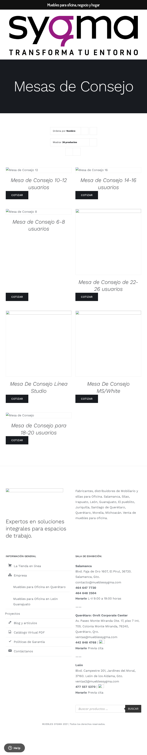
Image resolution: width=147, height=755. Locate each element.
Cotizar (17, 195)
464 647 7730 (85, 588)
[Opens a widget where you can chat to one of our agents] (14, 748)
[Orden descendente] (93, 131)
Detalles (25, 170)
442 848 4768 (85, 642)
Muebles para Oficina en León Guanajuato (35, 601)
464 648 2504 (85, 593)
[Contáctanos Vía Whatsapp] (102, 642)
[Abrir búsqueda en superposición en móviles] (108, 709)
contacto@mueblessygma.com (98, 582)
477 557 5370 (85, 687)
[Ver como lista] (76, 151)
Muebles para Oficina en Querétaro (39, 587)
